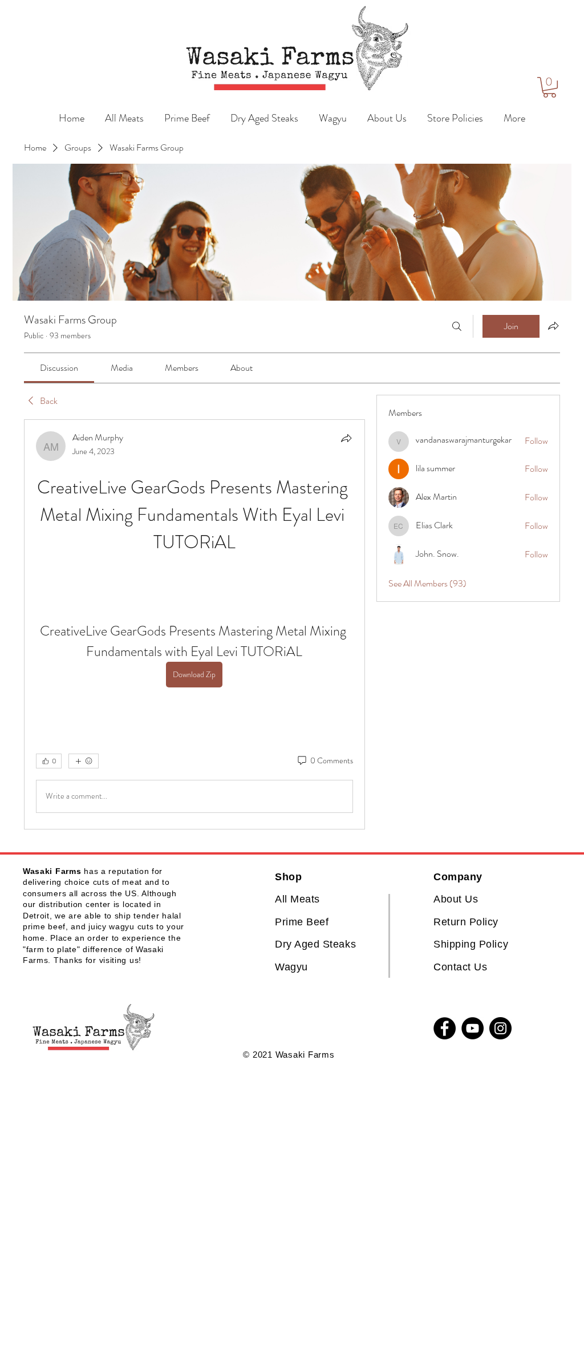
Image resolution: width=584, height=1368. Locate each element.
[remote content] (194, 574)
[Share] (346, 438)
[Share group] (553, 326)
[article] (194, 624)
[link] (59, 367)
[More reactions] (83, 761)
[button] (549, 87)
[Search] (457, 326)
